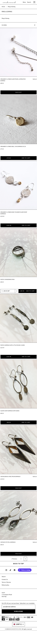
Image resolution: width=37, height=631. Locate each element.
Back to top (18, 563)
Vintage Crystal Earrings (7, 542)
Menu (24, 2)
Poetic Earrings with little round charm (12, 345)
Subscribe (18, 611)
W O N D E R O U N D (15, 629)
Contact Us (5, 579)
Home (3, 6)
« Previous (14, 559)
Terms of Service (6, 582)
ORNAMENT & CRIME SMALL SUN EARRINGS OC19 (13, 146)
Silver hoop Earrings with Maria (9, 410)
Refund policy (5, 585)
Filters (4, 25)
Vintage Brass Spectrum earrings (10, 476)
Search (29, 2)
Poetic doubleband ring (7, 279)
